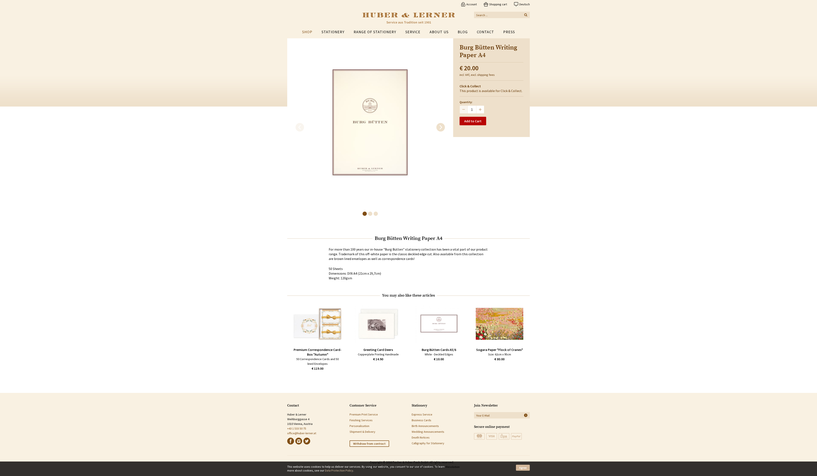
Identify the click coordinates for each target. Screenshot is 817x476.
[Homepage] (408, 18)
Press (509, 31)
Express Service (422, 414)
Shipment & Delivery (362, 432)
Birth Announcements (425, 426)
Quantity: (466, 102)
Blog (463, 31)
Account (471, 4)
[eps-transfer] (504, 436)
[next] (440, 127)
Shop (307, 31)
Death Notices (421, 437)
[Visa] (491, 436)
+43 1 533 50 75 (296, 428)
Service (412, 31)
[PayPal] (516, 436)
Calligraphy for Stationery (428, 443)
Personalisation (359, 426)
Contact (485, 31)
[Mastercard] (479, 436)
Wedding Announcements (428, 432)
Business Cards (421, 420)
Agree (523, 468)
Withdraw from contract (369, 444)
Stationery (332, 31)
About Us (439, 31)
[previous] (300, 127)
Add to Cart (472, 121)
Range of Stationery (375, 31)
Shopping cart (498, 4)
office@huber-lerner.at (301, 433)
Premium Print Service (364, 414)
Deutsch (524, 4)
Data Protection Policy (339, 470)
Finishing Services (361, 420)
